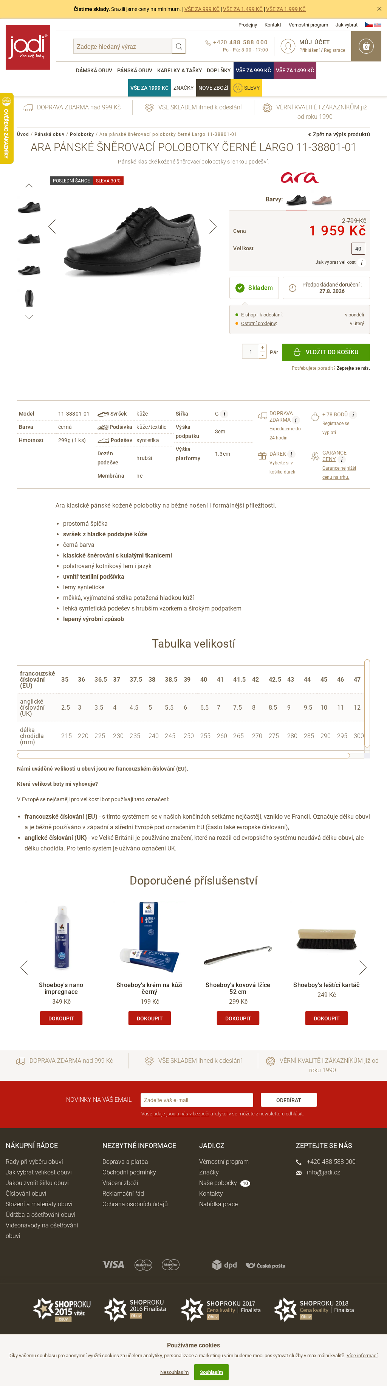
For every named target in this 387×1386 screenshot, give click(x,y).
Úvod (23, 134)
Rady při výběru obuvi (34, 1161)
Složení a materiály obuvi (39, 1204)
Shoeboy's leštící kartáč (326, 985)
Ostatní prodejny (258, 323)
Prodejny (247, 25)
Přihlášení (309, 50)
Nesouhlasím (174, 1372)
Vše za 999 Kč (253, 70)
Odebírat (288, 1100)
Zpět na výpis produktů (341, 134)
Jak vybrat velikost (336, 262)
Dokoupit (61, 1018)
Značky (183, 88)
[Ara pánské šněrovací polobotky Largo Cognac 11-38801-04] (321, 200)
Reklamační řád (123, 1193)
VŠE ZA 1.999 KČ (286, 9)
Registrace (334, 50)
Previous (52, 226)
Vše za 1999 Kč (149, 88)
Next (213, 226)
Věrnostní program (308, 25)
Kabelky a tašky (179, 70)
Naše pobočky (223, 1183)
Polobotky (82, 134)
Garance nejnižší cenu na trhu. (339, 465)
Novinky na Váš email (99, 1099)
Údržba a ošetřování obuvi (41, 1214)
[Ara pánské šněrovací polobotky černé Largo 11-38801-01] (296, 200)
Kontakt (273, 25)
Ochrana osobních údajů (135, 1204)
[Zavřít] (379, 9)
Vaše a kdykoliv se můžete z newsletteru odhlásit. (222, 1114)
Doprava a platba (125, 1161)
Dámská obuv (94, 70)
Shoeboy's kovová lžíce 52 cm (238, 988)
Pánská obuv (134, 70)
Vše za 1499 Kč (295, 70)
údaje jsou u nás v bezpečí (181, 1114)
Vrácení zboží (120, 1183)
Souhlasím (211, 1372)
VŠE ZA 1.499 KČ (243, 9)
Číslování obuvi (26, 1193)
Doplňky (219, 70)
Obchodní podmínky (129, 1172)
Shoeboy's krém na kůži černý (149, 988)
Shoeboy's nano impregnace (61, 988)
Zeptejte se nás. (353, 368)
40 (358, 249)
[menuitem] (94, 70)
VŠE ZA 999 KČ (202, 9)
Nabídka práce (218, 1204)
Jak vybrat (347, 25)
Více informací (362, 1355)
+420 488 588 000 (330, 1161)
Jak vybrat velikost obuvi (39, 1172)
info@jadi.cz (322, 1172)
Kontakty (211, 1193)
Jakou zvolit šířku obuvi (37, 1183)
